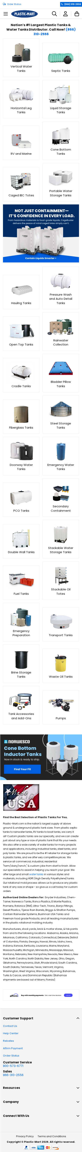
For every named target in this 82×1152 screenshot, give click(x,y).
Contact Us (10, 1026)
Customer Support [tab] (18, 1018)
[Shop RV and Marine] (21, 149)
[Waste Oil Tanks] (61, 672)
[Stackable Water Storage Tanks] (61, 543)
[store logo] (24, 14)
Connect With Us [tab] (16, 1116)
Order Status (14, 4)
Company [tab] (11, 1102)
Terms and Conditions (52, 1136)
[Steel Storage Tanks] (61, 419)
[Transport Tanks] (61, 631)
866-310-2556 (13, 1075)
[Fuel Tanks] (21, 589)
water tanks (36, 874)
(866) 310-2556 (72, 4)
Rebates (8, 1041)
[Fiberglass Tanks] (21, 423)
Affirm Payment (13, 1048)
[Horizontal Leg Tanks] (21, 104)
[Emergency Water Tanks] (61, 461)
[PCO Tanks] (21, 506)
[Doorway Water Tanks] (21, 461)
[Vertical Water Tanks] (21, 62)
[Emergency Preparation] (21, 627)
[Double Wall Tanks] (21, 548)
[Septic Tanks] (61, 66)
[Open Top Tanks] (21, 340)
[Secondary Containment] (61, 502)
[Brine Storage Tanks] (21, 668)
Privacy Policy (25, 1136)
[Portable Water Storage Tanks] (61, 187)
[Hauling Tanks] (21, 299)
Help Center (11, 1033)
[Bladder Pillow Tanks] (61, 378)
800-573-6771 (13, 1066)
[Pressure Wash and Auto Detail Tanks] (61, 290)
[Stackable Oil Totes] (61, 585)
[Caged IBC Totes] (21, 191)
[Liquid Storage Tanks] (61, 104)
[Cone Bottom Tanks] (61, 145)
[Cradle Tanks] (21, 382)
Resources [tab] (11, 1088)
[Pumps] (61, 714)
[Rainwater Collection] (61, 336)
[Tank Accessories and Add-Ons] (21, 710)
